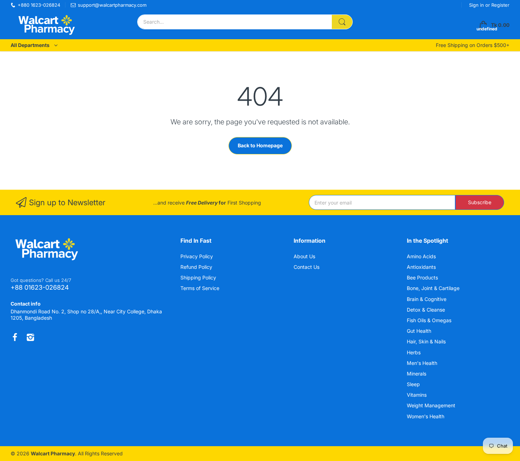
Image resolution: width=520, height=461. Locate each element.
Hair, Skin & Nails (427, 341)
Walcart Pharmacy (53, 453)
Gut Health (420, 331)
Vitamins (417, 395)
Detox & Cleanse (426, 310)
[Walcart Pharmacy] (46, 25)
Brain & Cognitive (427, 299)
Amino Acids (422, 256)
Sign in (477, 5)
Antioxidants (422, 267)
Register (500, 5)
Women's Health (426, 416)
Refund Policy (196, 267)
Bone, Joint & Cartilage (434, 288)
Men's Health (423, 363)
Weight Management (432, 405)
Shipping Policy (198, 277)
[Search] (342, 21)
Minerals (417, 374)
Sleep (414, 384)
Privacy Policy (196, 256)
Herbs (414, 352)
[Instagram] (30, 337)
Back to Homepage (260, 145)
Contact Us (306, 267)
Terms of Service (199, 288)
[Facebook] (15, 337)
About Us (304, 256)
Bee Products (423, 277)
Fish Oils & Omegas (430, 320)
